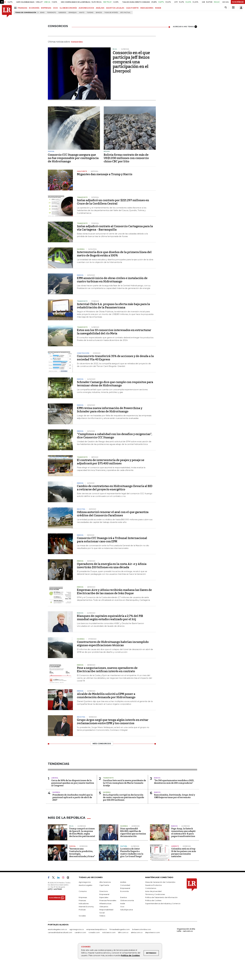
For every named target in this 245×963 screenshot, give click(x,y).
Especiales (103, 897)
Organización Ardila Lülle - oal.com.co (186, 930)
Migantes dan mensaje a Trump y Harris (104, 174)
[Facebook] (49, 878)
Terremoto (51, 12)
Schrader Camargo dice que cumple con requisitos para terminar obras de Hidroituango (115, 383)
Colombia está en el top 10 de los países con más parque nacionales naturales (183, 853)
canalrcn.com (80, 932)
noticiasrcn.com (108, 932)
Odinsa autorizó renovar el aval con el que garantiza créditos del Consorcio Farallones (113, 513)
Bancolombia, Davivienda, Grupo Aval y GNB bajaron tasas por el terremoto (174, 796)
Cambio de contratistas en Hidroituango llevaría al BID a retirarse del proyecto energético (114, 487)
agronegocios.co (77, 929)
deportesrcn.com (152, 932)
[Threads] (69, 878)
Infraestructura (105, 903)
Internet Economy (86, 907)
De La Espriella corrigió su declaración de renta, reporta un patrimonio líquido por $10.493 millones (123, 797)
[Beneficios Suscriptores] (233, 7)
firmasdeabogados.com (119, 929)
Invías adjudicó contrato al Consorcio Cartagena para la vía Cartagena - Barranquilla (115, 228)
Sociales (82, 916)
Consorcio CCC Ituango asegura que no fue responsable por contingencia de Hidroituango (73, 158)
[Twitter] (54, 878)
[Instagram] (64, 878)
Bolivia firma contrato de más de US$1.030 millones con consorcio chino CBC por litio (126, 158)
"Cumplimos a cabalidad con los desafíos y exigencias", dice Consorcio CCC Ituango (114, 435)
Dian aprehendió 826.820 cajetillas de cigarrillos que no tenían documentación (133, 832)
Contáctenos (150, 888)
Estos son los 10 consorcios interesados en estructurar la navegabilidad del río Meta (114, 331)
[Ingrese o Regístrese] (241, 7)
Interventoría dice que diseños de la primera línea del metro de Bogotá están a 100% (114, 253)
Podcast (82, 910)
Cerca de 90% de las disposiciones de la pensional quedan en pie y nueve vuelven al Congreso (72, 783)
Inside (122, 903)
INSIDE (158, 8)
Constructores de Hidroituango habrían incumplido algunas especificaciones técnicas (113, 643)
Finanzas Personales (107, 900)
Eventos (123, 897)
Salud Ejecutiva (126, 910)
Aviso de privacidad (153, 891)
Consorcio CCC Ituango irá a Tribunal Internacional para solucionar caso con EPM (112, 539)
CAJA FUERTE (132, 8)
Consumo (83, 891)
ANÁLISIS (100, 8)
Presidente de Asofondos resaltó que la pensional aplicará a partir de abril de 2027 (72, 797)
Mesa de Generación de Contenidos (160, 882)
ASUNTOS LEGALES (115, 8)
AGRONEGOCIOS (86, 8)
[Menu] (16, 8)
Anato (81, 12)
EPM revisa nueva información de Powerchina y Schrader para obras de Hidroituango (109, 409)
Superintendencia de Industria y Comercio (162, 903)
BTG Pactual (125, 12)
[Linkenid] (59, 878)
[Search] (225, 7)
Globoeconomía (127, 900)
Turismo (90, 12)
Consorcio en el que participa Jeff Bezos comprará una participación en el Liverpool (131, 62)
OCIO (55, 8)
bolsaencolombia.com (141, 929)
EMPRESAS (46, 8)
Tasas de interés (111, 12)
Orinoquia (73, 12)
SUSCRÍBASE (238, 2)
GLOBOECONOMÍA (68, 8)
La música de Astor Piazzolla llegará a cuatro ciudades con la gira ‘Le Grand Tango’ (131, 853)
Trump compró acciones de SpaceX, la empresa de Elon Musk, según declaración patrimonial (82, 832)
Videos (102, 916)
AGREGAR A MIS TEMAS (183, 26)
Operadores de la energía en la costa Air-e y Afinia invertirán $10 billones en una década (111, 565)
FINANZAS (22, 8)
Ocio (122, 907)
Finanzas (82, 900)
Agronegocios (85, 882)
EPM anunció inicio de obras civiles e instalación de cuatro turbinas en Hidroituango (112, 279)
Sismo (42, 12)
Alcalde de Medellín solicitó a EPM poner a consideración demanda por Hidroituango (106, 695)
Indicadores (84, 903)
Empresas (83, 897)
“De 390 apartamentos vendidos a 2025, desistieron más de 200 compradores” (174, 781)
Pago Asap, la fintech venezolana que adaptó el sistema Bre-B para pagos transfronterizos (183, 832)
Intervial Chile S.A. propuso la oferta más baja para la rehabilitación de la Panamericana (113, 305)
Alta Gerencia (105, 882)
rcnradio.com (94, 932)
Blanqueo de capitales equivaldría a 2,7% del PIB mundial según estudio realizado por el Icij (110, 617)
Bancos (99, 12)
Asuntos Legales (85, 885)
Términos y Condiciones (155, 894)
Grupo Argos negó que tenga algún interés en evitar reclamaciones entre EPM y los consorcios (112, 721)
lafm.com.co (123, 932)
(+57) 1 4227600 (55, 889)
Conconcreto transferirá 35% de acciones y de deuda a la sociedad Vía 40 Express (115, 357)
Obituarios (103, 907)
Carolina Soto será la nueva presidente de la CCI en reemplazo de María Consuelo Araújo (124, 783)
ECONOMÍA (34, 8)
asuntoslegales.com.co (57, 929)
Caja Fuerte (104, 885)
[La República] (7, 11)
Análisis (123, 882)
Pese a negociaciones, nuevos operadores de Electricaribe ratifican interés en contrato (107, 669)
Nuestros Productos (153, 885)
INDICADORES (146, 8)
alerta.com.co (137, 932)
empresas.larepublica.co (96, 929)
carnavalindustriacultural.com (60, 932)
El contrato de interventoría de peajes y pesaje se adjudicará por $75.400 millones (110, 461)
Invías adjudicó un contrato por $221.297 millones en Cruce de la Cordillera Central (113, 202)
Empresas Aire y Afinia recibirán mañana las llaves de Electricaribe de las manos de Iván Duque (114, 591)
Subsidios (62, 12)
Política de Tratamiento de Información (161, 897)
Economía (124, 891)
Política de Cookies (130, 955)
